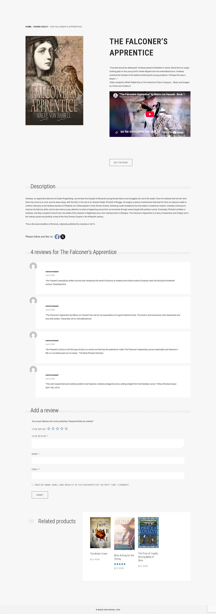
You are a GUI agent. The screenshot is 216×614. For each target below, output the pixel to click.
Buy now (95, 559)
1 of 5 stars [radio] (48, 428)
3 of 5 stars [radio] (57, 428)
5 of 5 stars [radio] (66, 428)
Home (29, 26)
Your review (40, 436)
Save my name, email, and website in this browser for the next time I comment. (82, 485)
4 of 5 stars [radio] (61, 428)
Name (36, 454)
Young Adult (40, 26)
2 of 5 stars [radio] (53, 428)
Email (36, 469)
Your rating (39, 429)
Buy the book (121, 162)
